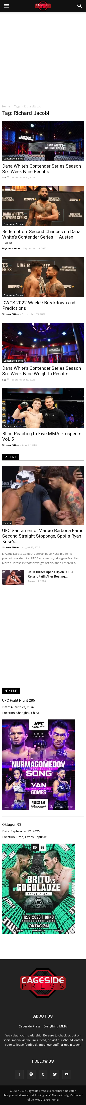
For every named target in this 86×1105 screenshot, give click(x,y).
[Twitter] (54, 1074)
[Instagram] (31, 1074)
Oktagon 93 (11, 824)
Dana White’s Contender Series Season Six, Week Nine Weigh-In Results (41, 371)
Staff (5, 177)
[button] (80, 6)
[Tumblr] (43, 1074)
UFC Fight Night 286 (18, 700)
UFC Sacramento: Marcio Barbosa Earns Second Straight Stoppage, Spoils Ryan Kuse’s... (42, 536)
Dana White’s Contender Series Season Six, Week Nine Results (41, 168)
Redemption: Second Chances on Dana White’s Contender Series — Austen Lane (41, 237)
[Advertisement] (43, 57)
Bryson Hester (11, 248)
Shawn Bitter (10, 314)
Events (7, 523)
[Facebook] (19, 1074)
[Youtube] (66, 1074)
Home (6, 106)
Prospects (9, 426)
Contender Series (13, 158)
